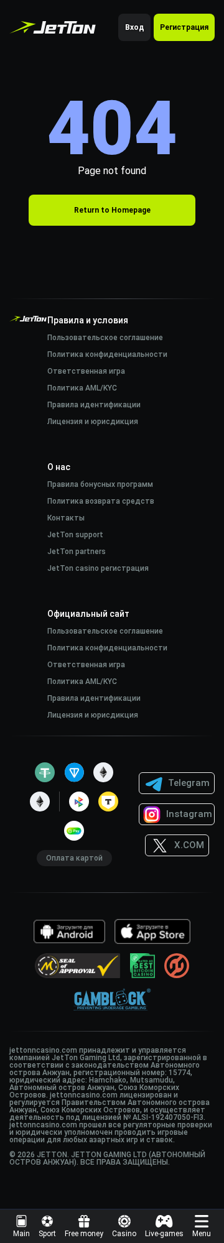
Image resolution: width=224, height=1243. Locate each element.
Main (21, 1233)
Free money (84, 1233)
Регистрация (184, 27)
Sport (47, 1233)
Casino (124, 1233)
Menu (201, 1233)
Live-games (164, 1233)
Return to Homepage (112, 210)
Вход (134, 27)
